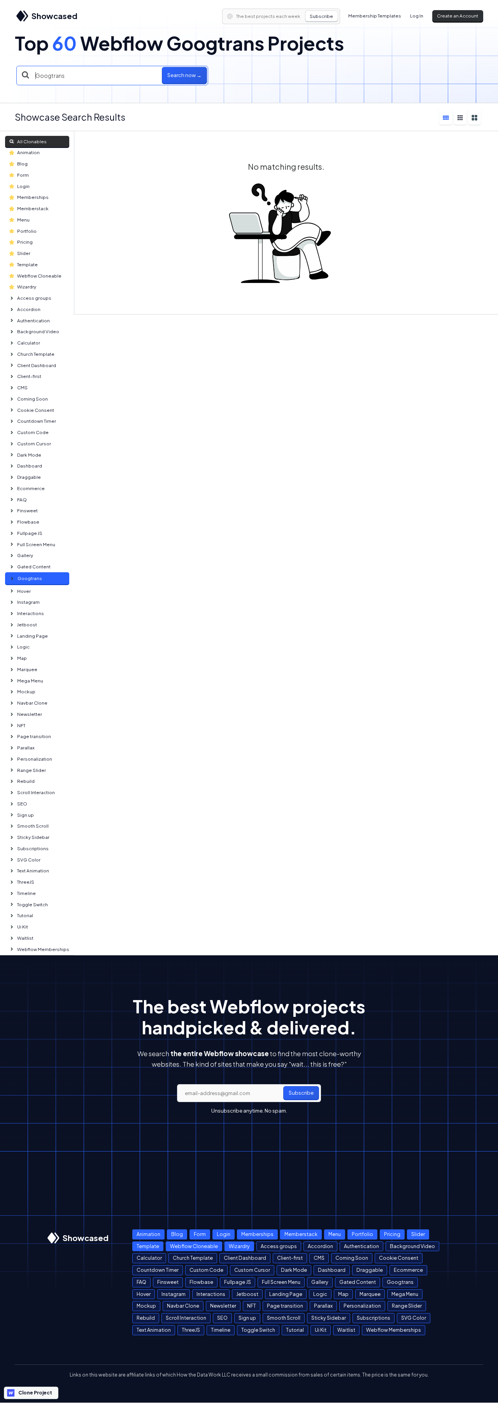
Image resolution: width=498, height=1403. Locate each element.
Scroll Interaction (36, 792)
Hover (24, 591)
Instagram (28, 602)
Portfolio (27, 231)
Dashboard (29, 466)
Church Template (35, 354)
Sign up (25, 815)
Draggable (29, 477)
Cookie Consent (35, 410)
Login (23, 186)
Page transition (34, 736)
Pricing (25, 242)
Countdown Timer (36, 421)
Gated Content (34, 567)
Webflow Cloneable (39, 276)
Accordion (28, 309)
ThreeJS (25, 882)
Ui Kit (22, 927)
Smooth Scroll (33, 826)
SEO (22, 804)
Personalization (34, 759)
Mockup (26, 691)
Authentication (33, 320)
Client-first (29, 376)
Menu (23, 220)
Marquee (27, 669)
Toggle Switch (32, 904)
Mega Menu (30, 681)
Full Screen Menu (36, 544)
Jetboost (27, 625)
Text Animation (33, 871)
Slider (23, 253)
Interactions (30, 613)
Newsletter (29, 714)
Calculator (28, 343)
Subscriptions (33, 848)
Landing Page (32, 636)
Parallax (26, 748)
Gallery (25, 555)
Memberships (33, 197)
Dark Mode (29, 455)
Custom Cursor (34, 444)
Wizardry (26, 287)
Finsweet (27, 510)
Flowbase (28, 522)
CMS (22, 387)
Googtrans (30, 578)
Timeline (26, 893)
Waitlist (25, 938)
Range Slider (31, 770)
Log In (416, 16)
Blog (22, 164)
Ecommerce (31, 488)
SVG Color (28, 860)
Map (22, 658)
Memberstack (33, 208)
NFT (21, 725)
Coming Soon (32, 399)
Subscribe (321, 16)
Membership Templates (374, 16)
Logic (23, 647)
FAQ (22, 500)
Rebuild (26, 781)
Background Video (38, 331)
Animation (28, 152)
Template (27, 264)
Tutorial (25, 915)
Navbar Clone (32, 703)
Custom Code (33, 432)
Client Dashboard (36, 365)
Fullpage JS (29, 533)
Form (23, 175)
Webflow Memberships (43, 949)
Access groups (34, 298)
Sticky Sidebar (33, 837)
